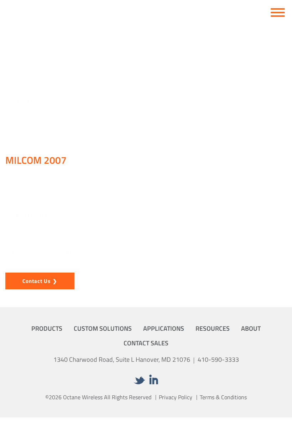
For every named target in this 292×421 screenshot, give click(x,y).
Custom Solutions (103, 328)
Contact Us (36, 281)
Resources (212, 328)
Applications (163, 328)
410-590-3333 (218, 359)
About (251, 328)
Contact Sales (146, 343)
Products (46, 328)
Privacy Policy (175, 397)
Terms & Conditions (223, 397)
